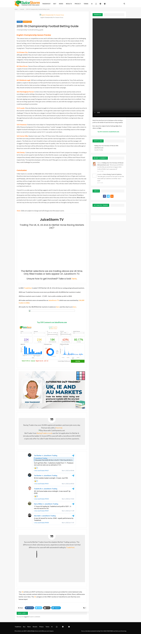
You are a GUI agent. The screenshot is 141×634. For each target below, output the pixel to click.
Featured (26, 21)
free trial (59, 428)
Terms (86, 4)
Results (69, 4)
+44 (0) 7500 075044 (108, 631)
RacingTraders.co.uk (44, 433)
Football (19, 21)
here (74, 278)
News (61, 4)
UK (30, 21)
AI (91, 4)
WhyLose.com (45, 631)
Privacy (78, 4)
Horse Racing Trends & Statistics (112, 174)
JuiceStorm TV (54, 300)
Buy (54, 4)
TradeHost (46, 4)
